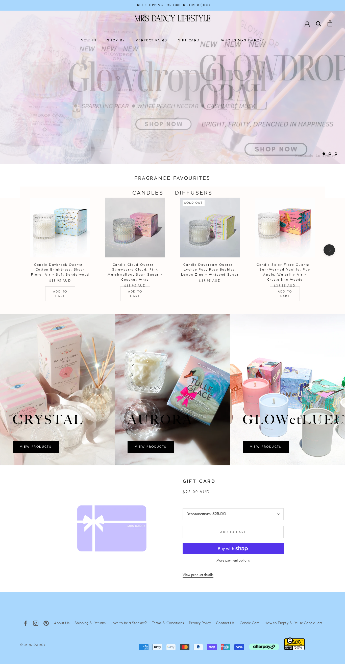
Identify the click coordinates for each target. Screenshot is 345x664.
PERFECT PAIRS (151, 40)
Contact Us (225, 623)
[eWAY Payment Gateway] (294, 648)
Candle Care (249, 623)
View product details (198, 574)
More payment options (233, 560)
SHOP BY (116, 40)
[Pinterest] (46, 623)
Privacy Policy (200, 623)
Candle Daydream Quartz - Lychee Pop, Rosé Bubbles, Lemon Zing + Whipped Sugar (210, 269)
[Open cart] (330, 23)
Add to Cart (60, 293)
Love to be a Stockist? (129, 623)
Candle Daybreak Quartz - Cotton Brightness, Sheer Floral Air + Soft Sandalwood (60, 269)
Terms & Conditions (168, 623)
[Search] (318, 23)
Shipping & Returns (90, 623)
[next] (329, 250)
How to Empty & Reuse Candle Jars (293, 623)
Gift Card (199, 482)
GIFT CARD (189, 40)
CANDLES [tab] (148, 193)
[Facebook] (25, 623)
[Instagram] (35, 623)
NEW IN (88, 40)
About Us (61, 623)
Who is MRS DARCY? (242, 40)
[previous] (15, 250)
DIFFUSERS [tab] (194, 193)
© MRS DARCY (33, 645)
